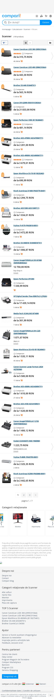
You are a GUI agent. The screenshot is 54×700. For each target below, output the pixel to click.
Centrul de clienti (9, 654)
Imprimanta (36, 526)
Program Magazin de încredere (15, 659)
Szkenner (30, 684)
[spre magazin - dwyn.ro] (7, 335)
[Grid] (30, 43)
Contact (5, 578)
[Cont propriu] (51, 16)
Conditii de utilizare (31, 690)
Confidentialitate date (11, 690)
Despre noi (7, 575)
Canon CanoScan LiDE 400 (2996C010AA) (19, 615)
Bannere (5, 665)
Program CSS (7, 667)
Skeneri (42, 684)
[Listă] (25, 43)
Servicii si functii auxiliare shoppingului (19, 635)
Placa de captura (9, 603)
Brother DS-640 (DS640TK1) (14, 621)
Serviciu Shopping (10, 670)
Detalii (16, 273)
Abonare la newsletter (11, 637)
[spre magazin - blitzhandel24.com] (7, 445)
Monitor (18, 526)
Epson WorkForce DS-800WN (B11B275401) (20, 618)
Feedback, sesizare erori (12, 643)
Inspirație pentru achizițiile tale (16, 640)
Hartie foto (6, 595)
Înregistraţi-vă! (10, 676)
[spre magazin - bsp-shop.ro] (7, 264)
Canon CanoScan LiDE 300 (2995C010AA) (19, 613)
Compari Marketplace (11, 662)
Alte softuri (7, 592)
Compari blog (8, 581)
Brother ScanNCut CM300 (13, 623)
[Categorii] (37, 16)
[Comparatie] (41, 16)
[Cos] (46, 16)
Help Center (7, 657)
